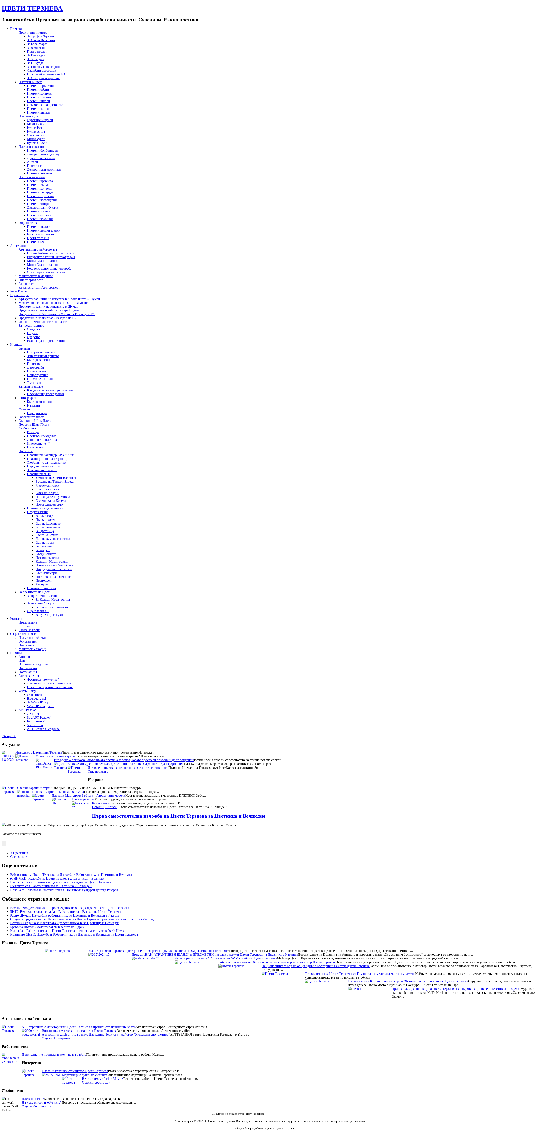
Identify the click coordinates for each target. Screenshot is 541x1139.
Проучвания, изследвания (45, 394)
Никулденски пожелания (54, 569)
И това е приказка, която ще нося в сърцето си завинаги (128, 767)
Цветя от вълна (38, 238)
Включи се (26, 283)
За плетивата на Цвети (35, 592)
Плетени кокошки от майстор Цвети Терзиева (75, 1071)
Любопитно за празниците (46, 462)
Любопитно (27, 428)
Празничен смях (39, 474)
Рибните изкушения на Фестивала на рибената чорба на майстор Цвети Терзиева (277, 966)
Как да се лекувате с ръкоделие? (50, 390)
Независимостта (47, 557)
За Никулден (36, 63)
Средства (33, 337)
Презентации (19, 295)
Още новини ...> (99, 771)
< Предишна (19, 853)
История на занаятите (42, 352)
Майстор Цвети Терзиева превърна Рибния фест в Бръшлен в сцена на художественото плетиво (157, 954)
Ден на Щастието (48, 523)
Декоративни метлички (44, 169)
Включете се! (36, 698)
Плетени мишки (39, 211)
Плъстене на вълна (40, 379)
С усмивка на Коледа (51, 500)
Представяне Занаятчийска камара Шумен (49, 310)
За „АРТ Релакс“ (39, 717)
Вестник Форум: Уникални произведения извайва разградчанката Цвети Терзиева (69, 908)
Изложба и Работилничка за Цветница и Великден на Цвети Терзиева (60, 882)
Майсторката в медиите (36, 276)
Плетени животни (32, 177)
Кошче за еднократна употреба (49, 268)
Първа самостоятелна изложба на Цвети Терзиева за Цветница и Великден (178, 816)
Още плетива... (29, 223)
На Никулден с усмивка (53, 497)
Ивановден (44, 580)
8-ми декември (46, 573)
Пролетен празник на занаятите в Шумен (48, 306)
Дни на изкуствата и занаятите (49, 683)
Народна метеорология (43, 466)
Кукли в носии (37, 143)
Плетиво (16, 28)
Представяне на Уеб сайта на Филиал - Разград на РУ (57, 314)
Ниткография (36, 371)
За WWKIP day (37, 702)
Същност (33, 329)
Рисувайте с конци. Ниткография (51, 257)
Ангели (32, 162)
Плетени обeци (38, 89)
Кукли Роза (35, 127)
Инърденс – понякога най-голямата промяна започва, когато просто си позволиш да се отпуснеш (124, 760)
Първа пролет (37, 51)
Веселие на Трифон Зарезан (55, 481)
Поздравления (37, 512)
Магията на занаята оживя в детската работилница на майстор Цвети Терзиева (102, 951)
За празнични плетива (43, 596)
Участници (35, 725)
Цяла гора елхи (83, 799)
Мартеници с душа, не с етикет (84, 1075)
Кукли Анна (36, 131)
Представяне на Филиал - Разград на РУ (48, 318)
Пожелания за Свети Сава (54, 565)
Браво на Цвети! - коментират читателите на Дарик (47, 927)
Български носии (39, 401)
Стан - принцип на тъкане (46, 272)
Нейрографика (37, 375)
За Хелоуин (35, 59)
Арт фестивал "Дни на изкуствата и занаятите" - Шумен (59, 299)
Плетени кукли (30, 116)
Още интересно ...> (96, 1082)
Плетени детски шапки (43, 230)
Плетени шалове (39, 226)
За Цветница (45, 531)
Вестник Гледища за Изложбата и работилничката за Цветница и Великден (64, 923)
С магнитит (35, 135)
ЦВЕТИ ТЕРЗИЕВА (32, 8)
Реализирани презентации (46, 341)
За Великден (36, 55)
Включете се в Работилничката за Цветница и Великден (51, 886)
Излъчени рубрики (32, 637)
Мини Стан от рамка (42, 261)
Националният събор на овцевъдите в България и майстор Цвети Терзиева (316, 970)
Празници (26, 451)
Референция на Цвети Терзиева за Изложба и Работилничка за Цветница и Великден (71, 874)
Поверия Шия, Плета (34, 424)
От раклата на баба (23, 634)
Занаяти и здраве (31, 386)
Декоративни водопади (44, 154)
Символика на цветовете (45, 105)
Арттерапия (18, 245)
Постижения (28, 672)
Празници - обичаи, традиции (48, 459)
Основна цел (28, 641)
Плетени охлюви (39, 215)
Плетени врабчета (40, 181)
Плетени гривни (39, 97)
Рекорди (33, 432)
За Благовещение (48, 527)
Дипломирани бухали (42, 207)
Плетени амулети (39, 173)
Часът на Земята (47, 535)
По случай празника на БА (46, 74)
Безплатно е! (36, 721)
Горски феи (35, 165)
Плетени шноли (38, 101)
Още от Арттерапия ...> (59, 1038)
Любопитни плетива (42, 439)
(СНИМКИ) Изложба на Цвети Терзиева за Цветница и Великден (57, 878)
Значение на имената (42, 470)
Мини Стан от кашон (42, 264)
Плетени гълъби (39, 184)
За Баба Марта (37, 44)
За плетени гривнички (52, 607)
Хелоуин (42, 584)
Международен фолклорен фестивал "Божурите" (54, 302)
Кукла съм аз (101, 803)
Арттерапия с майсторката (38, 249)
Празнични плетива (33, 32)
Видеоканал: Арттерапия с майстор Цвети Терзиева (79, 1030)
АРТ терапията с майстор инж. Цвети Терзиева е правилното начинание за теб (79, 1027)
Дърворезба (35, 367)
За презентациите (31, 325)
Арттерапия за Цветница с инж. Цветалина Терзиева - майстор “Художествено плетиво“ (106, 1034)
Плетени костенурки (42, 200)
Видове (32, 333)
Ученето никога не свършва (56, 756)
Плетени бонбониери (42, 150)
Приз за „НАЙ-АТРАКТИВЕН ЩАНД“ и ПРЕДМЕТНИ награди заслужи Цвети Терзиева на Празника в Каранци (215, 958)
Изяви (23, 660)
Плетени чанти (38, 108)
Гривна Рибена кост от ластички (50, 253)
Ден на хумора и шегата (53, 538)
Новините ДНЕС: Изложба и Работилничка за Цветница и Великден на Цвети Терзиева (74, 934)
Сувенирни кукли (40, 120)
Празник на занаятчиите (53, 576)
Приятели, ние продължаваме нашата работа (54, 1054)
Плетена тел (36, 242)
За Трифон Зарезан (40, 36)
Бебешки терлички (40, 234)
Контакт (16, 618)
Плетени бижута (30, 82)
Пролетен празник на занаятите (50, 687)
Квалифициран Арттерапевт (39, 287)
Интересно (35, 447)
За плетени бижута (40, 603)
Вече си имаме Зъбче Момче (102, 1078)
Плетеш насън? (33, 1099)
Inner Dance (18, 291)
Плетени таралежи (40, 196)
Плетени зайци (38, 204)
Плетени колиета (39, 93)
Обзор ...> (9, 736)
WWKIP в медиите (40, 706)
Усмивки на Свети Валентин (56, 478)
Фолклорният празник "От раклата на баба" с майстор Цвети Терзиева (226, 962)
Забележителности (32, 417)
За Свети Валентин (41, 40)
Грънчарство (36, 363)
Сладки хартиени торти (34, 788)
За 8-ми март (36, 47)
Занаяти (24, 348)
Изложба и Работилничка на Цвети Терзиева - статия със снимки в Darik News (67, 930)
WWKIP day (27, 691)
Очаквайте (26, 645)
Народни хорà (37, 413)
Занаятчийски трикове (43, 356)
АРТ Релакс (27, 710)
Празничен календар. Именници (50, 455)
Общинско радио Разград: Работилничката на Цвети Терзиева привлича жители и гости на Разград (82, 919)
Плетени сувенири (32, 146)
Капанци (33, 405)
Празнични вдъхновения (45, 508)
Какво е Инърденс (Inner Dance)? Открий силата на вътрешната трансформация (125, 764)
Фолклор (25, 409)
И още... (16, 344)
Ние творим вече (31, 280)
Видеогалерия (29, 675)
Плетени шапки (38, 112)
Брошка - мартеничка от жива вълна (58, 792)
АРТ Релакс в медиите (43, 729)
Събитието (35, 694)
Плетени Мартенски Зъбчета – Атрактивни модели (88, 795)
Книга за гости (29, 630)
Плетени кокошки (40, 219)
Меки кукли (36, 124)
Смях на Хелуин (47, 493)
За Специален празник (43, 78)
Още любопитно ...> (36, 1106)
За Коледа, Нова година (44, 67)
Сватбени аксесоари (41, 70)
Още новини (28, 668)
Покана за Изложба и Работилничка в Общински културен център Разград (64, 890)
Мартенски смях (47, 485)
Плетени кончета (39, 188)
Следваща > (18, 856)
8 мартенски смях (48, 489)
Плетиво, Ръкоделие (41, 436)
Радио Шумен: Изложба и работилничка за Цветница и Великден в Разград (64, 915)
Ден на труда (45, 542)
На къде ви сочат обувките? (42, 1102)
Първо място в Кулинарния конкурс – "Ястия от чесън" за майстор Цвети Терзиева (408, 985)
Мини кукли (36, 139)
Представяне (28, 622)
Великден (43, 550)
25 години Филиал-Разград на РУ (43, 321)
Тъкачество (35, 382)
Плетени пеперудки (41, 192)
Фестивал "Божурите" (43, 679)
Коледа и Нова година (52, 561)
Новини (16, 653)
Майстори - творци (32, 649)
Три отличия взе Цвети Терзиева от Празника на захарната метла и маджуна (360, 977)
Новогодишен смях (49, 504)
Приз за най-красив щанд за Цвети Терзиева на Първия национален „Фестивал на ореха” (456, 992)
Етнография (27, 398)
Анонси (24, 656)
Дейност (33, 713)
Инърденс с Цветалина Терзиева (38, 752)
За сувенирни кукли (50, 615)
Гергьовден (44, 546)
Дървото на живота (41, 158)
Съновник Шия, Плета (35, 420)
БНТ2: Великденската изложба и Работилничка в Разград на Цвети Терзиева (65, 911)
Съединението (46, 554)
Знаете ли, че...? (38, 443)
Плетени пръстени (40, 86)
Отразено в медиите (33, 664)
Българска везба (38, 360)
